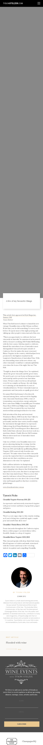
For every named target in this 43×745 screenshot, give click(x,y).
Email (21, 712)
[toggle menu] (39, 2)
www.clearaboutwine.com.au (13, 487)
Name (21, 701)
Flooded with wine (16, 642)
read (19, 649)
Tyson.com (13, 3)
